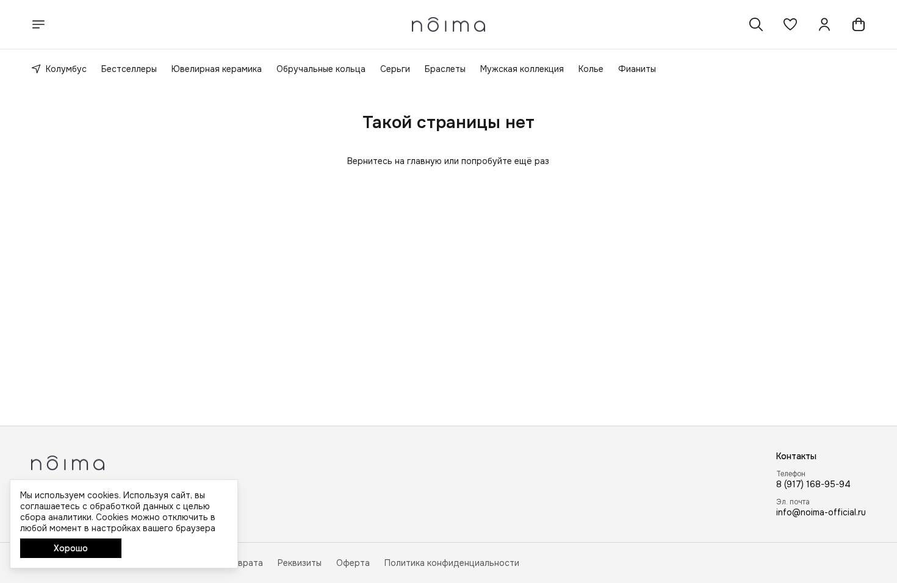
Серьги (395, 68)
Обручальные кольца (321, 68)
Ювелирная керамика (216, 68)
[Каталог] (38, 24)
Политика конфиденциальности (451, 562)
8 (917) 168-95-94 (813, 484)
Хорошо (71, 548)
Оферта (353, 562)
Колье (590, 68)
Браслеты (445, 68)
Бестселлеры (129, 68)
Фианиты (637, 68)
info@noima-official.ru (821, 512)
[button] (790, 24)
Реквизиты (300, 562)
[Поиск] (756, 24)
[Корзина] (858, 24)
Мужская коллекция (522, 68)
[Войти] (824, 24)
